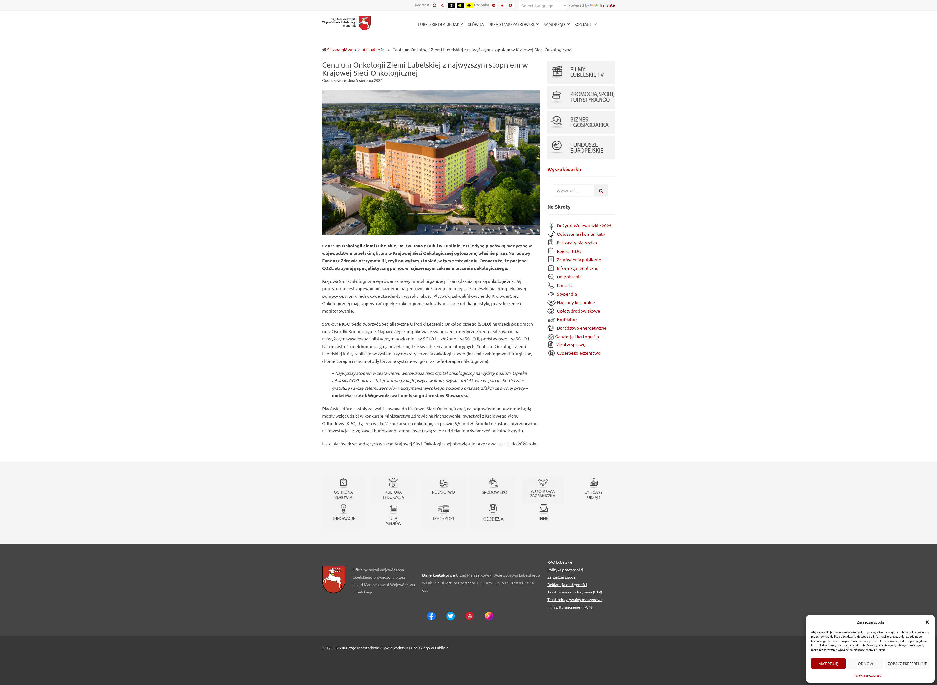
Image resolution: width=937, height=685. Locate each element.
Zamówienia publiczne (578, 259)
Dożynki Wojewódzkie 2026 (583, 225)
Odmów (865, 663)
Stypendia (566, 293)
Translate (607, 4)
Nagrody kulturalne (575, 302)
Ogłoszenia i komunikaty (580, 233)
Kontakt (564, 285)
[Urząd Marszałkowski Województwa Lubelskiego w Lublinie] (346, 22)
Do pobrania (568, 276)
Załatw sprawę (570, 344)
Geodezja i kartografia (576, 336)
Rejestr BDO (568, 251)
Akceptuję (828, 663)
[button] (927, 622)
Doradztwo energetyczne (581, 327)
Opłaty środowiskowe (578, 310)
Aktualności (374, 49)
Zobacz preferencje (907, 663)
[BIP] (607, 25)
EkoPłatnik (567, 319)
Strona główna (341, 49)
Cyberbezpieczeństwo (578, 352)
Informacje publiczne (577, 268)
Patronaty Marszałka (576, 242)
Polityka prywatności (868, 675)
